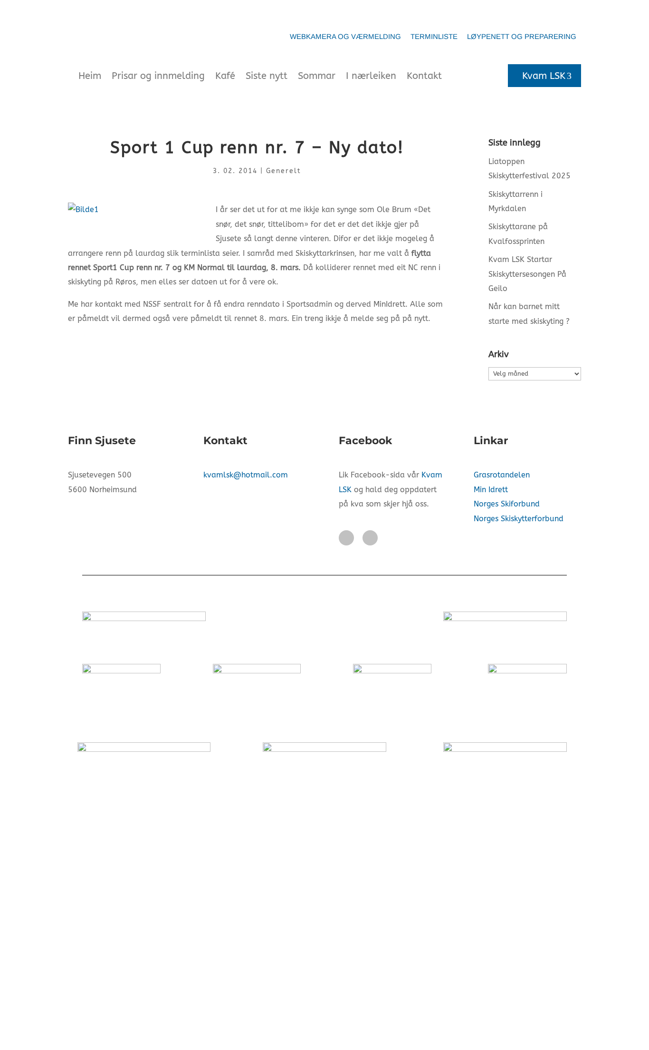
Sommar (316, 75)
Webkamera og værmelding (345, 36)
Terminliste (434, 36)
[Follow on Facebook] (346, 537)
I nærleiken (371, 75)
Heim (89, 75)
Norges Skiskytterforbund (518, 518)
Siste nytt (266, 75)
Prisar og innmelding (158, 75)
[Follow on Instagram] (370, 537)
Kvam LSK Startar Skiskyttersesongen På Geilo (527, 274)
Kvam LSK (543, 75)
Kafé (225, 75)
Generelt (283, 171)
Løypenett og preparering (521, 36)
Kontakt (424, 75)
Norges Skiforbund (507, 503)
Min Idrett (491, 489)
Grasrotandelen (502, 474)
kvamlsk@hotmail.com (245, 474)
